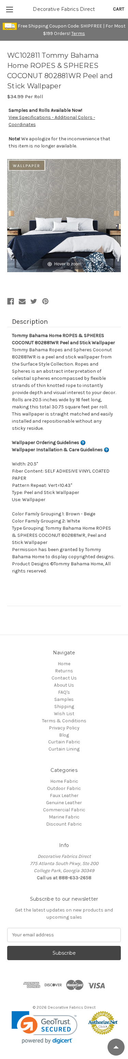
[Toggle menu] (9, 9)
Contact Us (64, 678)
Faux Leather (64, 795)
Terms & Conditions (64, 721)
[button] (44, 1027)
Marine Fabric (64, 817)
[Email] (22, 301)
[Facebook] (10, 301)
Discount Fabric (64, 824)
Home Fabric (64, 781)
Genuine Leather (64, 803)
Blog (64, 735)
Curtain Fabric (64, 742)
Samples (64, 699)
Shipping (64, 706)
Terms (78, 33)
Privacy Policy (64, 728)
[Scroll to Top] (116, 1047)
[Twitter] (33, 301)
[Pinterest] (45, 301)
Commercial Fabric (64, 810)
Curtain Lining (64, 749)
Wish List (64, 714)
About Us (64, 685)
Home (64, 664)
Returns (64, 671)
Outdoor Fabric (64, 788)
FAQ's (64, 692)
